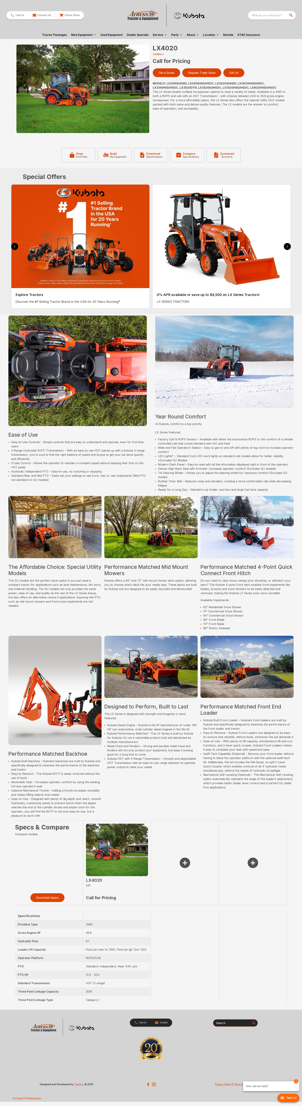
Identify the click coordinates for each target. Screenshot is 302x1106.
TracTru (78, 1084)
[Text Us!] (288, 1098)
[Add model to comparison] (185, 863)
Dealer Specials (138, 35)
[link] (69, 15)
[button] (17, 15)
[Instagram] (154, 1084)
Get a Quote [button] (166, 72)
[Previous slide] (14, 246)
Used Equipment (111, 35)
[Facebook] (148, 1084)
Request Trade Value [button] (201, 72)
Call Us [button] (234, 72)
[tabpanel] (82, 89)
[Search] (253, 1023)
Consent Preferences (27, 1098)
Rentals (228, 35)
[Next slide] (287, 246)
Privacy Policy (223, 1084)
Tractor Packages (54, 35)
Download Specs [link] (47, 897)
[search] (291, 15)
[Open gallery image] (82, 89)
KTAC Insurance (249, 35)
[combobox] (272, 15)
